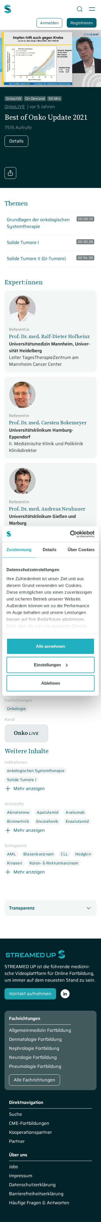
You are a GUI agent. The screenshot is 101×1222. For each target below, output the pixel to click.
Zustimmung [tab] (18, 549)
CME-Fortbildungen (29, 1123)
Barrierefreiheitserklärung (36, 1193)
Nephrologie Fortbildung (34, 1048)
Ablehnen (50, 683)
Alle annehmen (50, 646)
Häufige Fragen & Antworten (39, 1202)
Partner (17, 1141)
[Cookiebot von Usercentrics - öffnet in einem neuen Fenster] (71, 534)
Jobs (13, 1166)
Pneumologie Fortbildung (35, 1066)
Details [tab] (49, 549)
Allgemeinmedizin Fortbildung (40, 1030)
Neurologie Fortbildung (33, 1057)
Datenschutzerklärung (32, 1184)
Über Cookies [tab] (81, 549)
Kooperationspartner (30, 1132)
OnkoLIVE (14, 106)
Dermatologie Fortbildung (35, 1039)
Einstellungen (47, 664)
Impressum (20, 1175)
